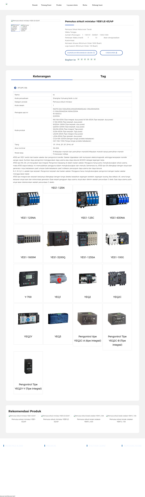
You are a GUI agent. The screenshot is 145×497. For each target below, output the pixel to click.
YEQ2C (117, 297)
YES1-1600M (28, 257)
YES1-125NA (28, 217)
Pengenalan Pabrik (127, 459)
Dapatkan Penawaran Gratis (80, 53)
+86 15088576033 (12, 455)
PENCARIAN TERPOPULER (118, 492)
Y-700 (28, 297)
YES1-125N (58, 187)
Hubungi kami (91, 468)
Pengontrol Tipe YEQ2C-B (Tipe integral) (117, 340)
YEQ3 (58, 336)
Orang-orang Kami (128, 456)
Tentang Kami (91, 456)
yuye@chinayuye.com (14, 465)
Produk (89, 453)
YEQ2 (87, 297)
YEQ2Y (28, 336)
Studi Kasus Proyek (93, 459)
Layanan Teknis (92, 462)
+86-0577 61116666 (13, 453)
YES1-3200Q (58, 257)
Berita (89, 465)
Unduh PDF (110, 53)
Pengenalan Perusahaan (129, 451)
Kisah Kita (125, 453)
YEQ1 (58, 297)
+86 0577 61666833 (13, 450)
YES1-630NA (117, 217)
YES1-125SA (87, 257)
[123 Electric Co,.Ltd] (6, 5)
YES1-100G (117, 257)
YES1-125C (87, 217)
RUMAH (90, 451)
